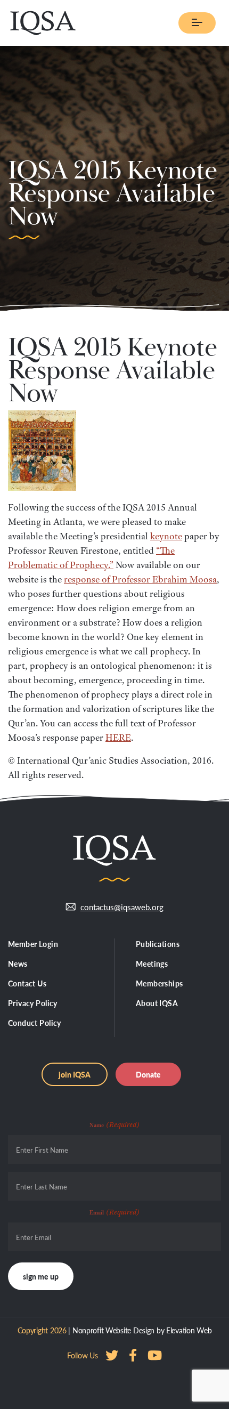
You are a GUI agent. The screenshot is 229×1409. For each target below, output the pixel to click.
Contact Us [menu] (27, 983)
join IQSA (75, 1074)
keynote (166, 536)
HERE (118, 737)
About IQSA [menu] (157, 1003)
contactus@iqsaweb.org (121, 906)
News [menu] (18, 963)
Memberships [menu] (159, 983)
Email (114, 1212)
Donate (148, 1074)
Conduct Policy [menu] (34, 1022)
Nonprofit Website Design (113, 1330)
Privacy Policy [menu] (33, 1003)
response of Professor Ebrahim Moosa (140, 579)
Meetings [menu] (152, 963)
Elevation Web (188, 1330)
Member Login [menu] (33, 943)
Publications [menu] (157, 943)
